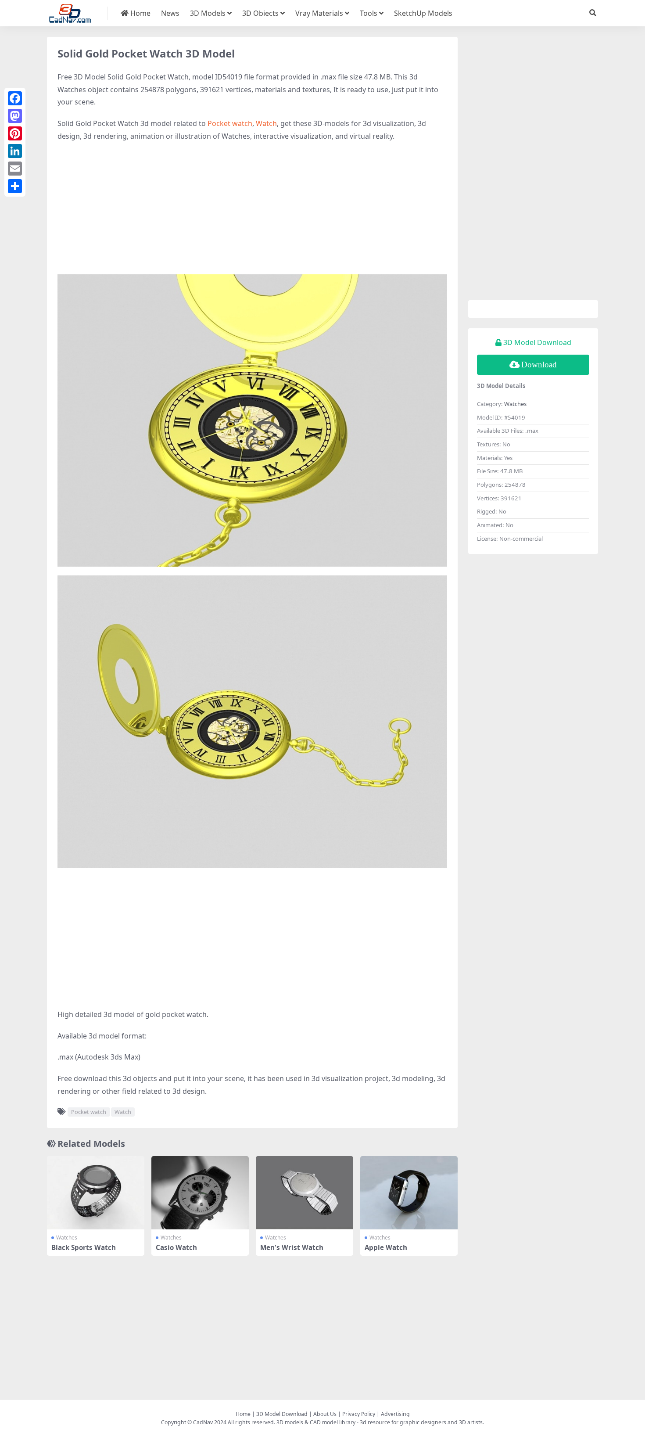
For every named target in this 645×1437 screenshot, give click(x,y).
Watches (66, 1237)
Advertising (395, 1414)
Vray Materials (319, 13)
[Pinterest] (15, 133)
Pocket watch (230, 123)
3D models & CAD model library (315, 1422)
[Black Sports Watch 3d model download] (95, 1192)
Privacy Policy (358, 1414)
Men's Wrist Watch (291, 1247)
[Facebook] (15, 98)
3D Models (208, 13)
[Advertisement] (252, 212)
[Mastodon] (15, 116)
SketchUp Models (423, 13)
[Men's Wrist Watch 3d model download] (304, 1192)
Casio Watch (176, 1247)
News (170, 13)
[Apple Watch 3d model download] (409, 1192)
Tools (368, 13)
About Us (325, 1414)
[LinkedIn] (15, 151)
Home (139, 13)
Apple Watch (386, 1247)
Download (539, 364)
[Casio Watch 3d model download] (200, 1192)
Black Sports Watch (83, 1247)
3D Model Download (282, 1414)
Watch (266, 123)
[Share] (15, 186)
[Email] (15, 168)
